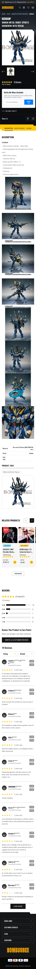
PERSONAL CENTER (33, 7)
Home (3, 14)
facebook (28, 118)
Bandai (31, 14)
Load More (18, 906)
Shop (8, 14)
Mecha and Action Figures (11, 472)
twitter (33, 118)
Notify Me (29, 102)
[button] (32, 520)
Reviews (29, 128)
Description (9, 128)
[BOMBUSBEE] (8, 7)
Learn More (30, 2)
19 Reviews (17, 82)
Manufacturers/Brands (20, 14)
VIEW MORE (18, 573)
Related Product (19, 128)
